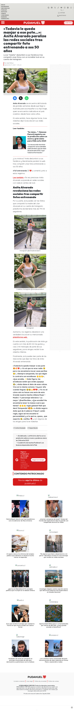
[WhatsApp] (27, 98)
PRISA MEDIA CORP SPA (27, 685)
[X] (55, 8)
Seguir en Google (38, 460)
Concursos (5, 15)
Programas (5, 6)
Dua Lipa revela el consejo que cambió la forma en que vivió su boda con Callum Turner (20, 625)
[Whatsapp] (71, 8)
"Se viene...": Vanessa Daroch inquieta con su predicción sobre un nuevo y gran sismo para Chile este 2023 (37, 136)
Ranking (4, 17)
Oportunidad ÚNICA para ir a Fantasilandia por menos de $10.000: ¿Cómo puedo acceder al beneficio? (53, 625)
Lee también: (18, 177)
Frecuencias (5, 8)
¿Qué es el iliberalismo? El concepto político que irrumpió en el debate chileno (20, 589)
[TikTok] (58, 8)
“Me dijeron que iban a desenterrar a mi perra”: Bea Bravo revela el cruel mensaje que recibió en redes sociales (53, 555)
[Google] (49, 8)
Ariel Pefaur (10, 63)
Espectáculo (33, 428)
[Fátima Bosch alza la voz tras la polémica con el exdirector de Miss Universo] (20, 508)
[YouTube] (62, 8)
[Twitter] (21, 98)
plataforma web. (20, 337)
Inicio (3, 4)
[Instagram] (65, 8)
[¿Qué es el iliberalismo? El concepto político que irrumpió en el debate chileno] (20, 578)
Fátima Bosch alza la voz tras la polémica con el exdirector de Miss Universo (20, 520)
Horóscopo (5, 18)
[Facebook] (52, 8)
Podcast (4, 10)
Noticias (4, 11)
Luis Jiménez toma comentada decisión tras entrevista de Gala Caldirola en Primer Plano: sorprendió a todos (53, 660)
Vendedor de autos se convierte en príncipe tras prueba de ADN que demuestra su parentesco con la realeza (20, 660)
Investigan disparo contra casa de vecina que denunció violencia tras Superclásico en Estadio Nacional (54, 590)
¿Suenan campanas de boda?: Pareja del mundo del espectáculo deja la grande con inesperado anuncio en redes (53, 520)
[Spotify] (68, 8)
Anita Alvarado (20, 428)
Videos (3, 13)
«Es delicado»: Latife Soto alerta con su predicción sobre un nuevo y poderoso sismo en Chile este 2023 (31, 438)
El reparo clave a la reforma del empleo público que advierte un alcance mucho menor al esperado (20, 555)
